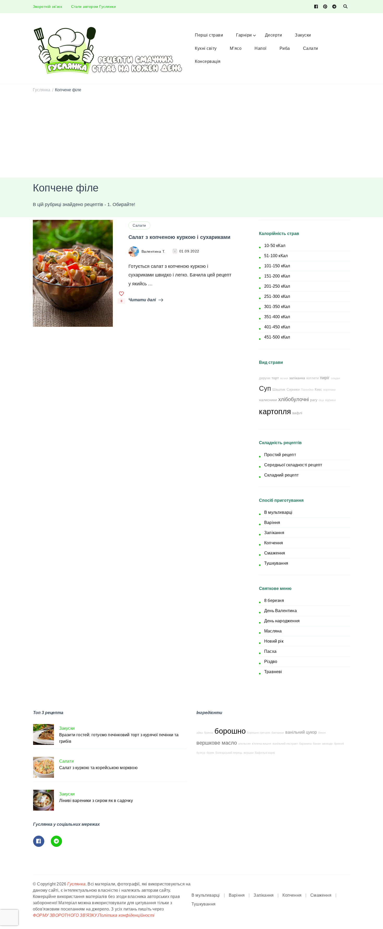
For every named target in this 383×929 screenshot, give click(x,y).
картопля (275, 411)
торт (275, 378)
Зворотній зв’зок (47, 6)
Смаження (274, 553)
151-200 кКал (277, 276)
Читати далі (142, 300)
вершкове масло (216, 743)
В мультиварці (278, 512)
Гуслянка (76, 884)
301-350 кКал (277, 306)
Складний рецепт (281, 475)
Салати (310, 48)
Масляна (273, 631)
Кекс (318, 389)
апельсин (244, 743)
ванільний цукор (301, 732)
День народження (282, 621)
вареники (329, 389)
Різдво (270, 661)
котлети (312, 378)
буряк (210, 752)
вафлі (297, 413)
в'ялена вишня (261, 743)
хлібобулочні (293, 399)
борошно (230, 731)
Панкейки (307, 389)
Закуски (303, 35)
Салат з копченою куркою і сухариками (179, 237)
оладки (335, 378)
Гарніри (244, 35)
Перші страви (209, 35)
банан (317, 743)
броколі (339, 743)
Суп (265, 388)
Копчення (273, 543)
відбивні (330, 400)
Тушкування (276, 563)
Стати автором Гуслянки (93, 6)
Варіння (272, 522)
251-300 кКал (277, 296)
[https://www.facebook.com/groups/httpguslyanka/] (38, 841)
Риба (285, 48)
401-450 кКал (277, 327)
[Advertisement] (191, 135)
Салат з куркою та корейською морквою (98, 767)
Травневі (273, 671)
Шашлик (278, 389)
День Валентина (280, 610)
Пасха (270, 651)
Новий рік (273, 641)
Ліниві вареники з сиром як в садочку (96, 800)
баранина (305, 743)
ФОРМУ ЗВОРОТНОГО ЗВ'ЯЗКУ (65, 915)
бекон (322, 732)
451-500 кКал (277, 337)
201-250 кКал (277, 286)
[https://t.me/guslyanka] (56, 841)
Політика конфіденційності (126, 915)
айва (199, 732)
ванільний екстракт (285, 743)
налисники (268, 400)
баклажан (277, 732)
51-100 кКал (276, 256)
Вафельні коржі (265, 752)
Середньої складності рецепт (293, 465)
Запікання (274, 532)
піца (321, 400)
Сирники (293, 389)
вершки (249, 752)
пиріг (325, 377)
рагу (313, 400)
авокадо (327, 743)
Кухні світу (206, 48)
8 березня (274, 600)
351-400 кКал (277, 317)
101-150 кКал (277, 266)
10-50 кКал (274, 245)
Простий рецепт (280, 455)
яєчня (284, 378)
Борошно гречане (258, 732)
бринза (208, 732)
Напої (261, 48)
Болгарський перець (228, 752)
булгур (200, 752)
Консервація (208, 61)
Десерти (273, 35)
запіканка (297, 378)
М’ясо (236, 48)
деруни (264, 378)
